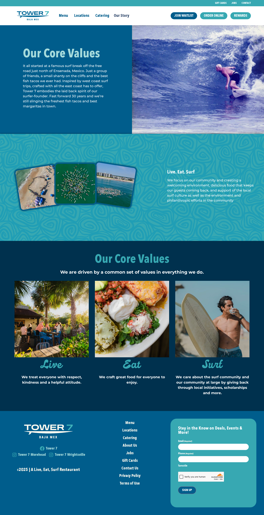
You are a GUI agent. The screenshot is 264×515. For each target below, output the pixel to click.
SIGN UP (187, 490)
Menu (63, 16)
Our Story (121, 16)
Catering (102, 16)
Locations (81, 16)
